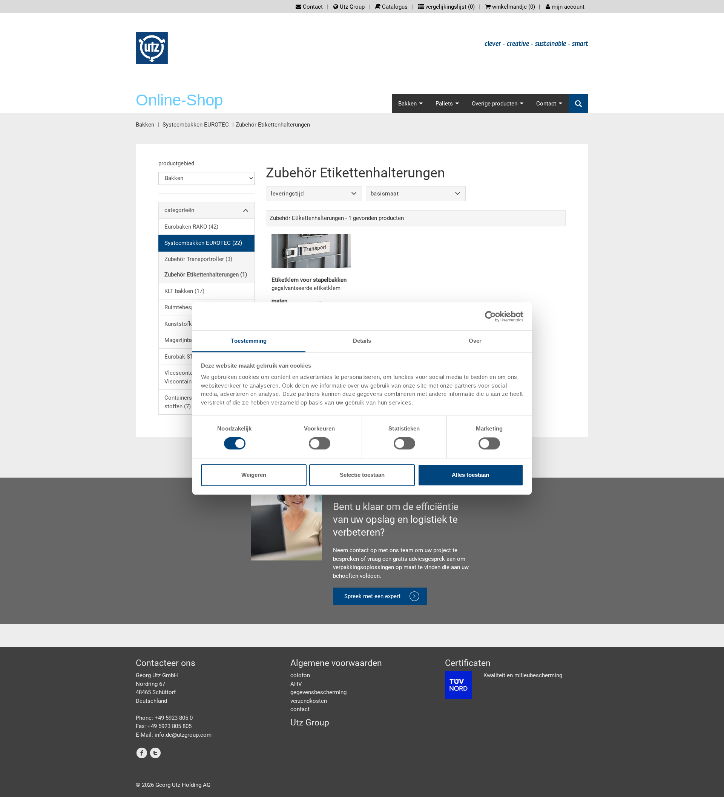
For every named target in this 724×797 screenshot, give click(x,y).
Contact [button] (546, 103)
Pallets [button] (444, 103)
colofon (300, 675)
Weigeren (253, 475)
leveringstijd (287, 193)
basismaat (385, 193)
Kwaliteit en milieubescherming (522, 675)
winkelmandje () (513, 6)
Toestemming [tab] (249, 340)
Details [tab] (362, 340)
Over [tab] (475, 340)
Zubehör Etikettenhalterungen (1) (205, 274)
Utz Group (351, 6)
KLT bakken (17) (184, 291)
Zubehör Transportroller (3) (198, 259)
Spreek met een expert (372, 596)
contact (300, 709)
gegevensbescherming (318, 692)
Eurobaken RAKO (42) (191, 226)
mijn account (567, 6)
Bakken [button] (407, 103)
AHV (296, 684)
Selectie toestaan (362, 475)
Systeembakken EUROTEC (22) (203, 243)
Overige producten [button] (494, 103)
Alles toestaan (470, 475)
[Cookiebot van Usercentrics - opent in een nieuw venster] (490, 316)
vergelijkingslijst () (449, 6)
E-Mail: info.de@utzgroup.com (174, 734)
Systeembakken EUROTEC (196, 124)
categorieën (179, 210)
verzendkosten (308, 701)
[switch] (319, 444)
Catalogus (394, 6)
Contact (312, 6)
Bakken (145, 124)
